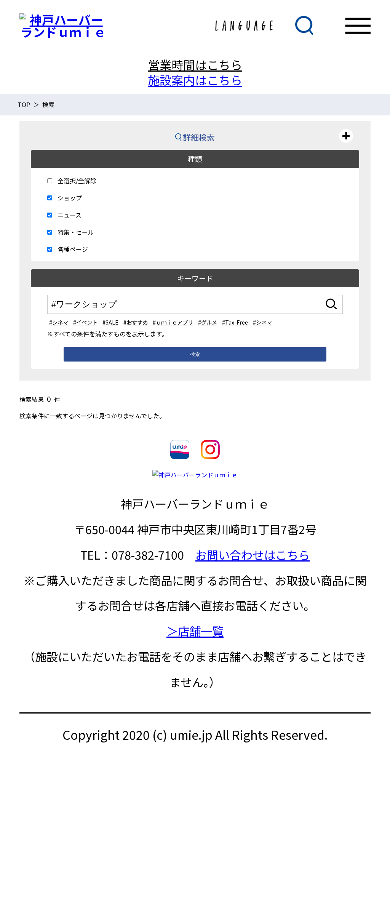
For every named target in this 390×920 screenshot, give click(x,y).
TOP (24, 104)
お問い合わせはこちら (252, 554)
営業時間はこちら (195, 64)
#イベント (85, 322)
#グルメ (207, 322)
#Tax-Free (235, 322)
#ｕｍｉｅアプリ (173, 322)
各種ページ (73, 249)
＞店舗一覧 (195, 630)
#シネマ (58, 322)
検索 (195, 354)
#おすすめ (135, 322)
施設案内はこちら (195, 79)
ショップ (70, 197)
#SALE (110, 322)
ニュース (70, 214)
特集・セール (76, 232)
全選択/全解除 (77, 180)
